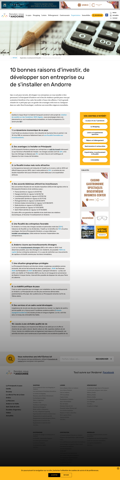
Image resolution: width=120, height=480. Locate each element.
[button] (118, 468)
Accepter (54, 475)
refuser (66, 475)
